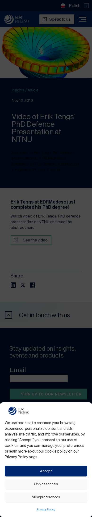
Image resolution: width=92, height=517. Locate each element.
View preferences (46, 497)
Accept (46, 471)
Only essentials (46, 484)
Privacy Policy (46, 509)
